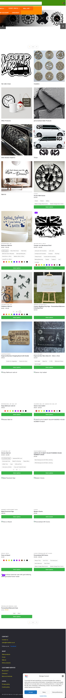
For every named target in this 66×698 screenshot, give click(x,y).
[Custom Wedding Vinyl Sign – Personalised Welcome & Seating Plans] (49, 287)
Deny (44, 692)
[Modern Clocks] (49, 492)
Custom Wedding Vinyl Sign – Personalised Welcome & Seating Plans (49, 307)
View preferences (57, 692)
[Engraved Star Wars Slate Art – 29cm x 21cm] (49, 337)
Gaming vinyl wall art (51, 404)
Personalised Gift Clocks (45, 553)
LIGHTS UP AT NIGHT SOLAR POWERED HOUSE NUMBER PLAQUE (48, 453)
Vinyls (44, 243)
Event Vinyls (13, 8)
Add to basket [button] (49, 516)
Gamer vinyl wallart (39, 406)
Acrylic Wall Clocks (39, 195)
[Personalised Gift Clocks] (49, 536)
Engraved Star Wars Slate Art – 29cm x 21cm (47, 356)
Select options (49, 207)
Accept (31, 692)
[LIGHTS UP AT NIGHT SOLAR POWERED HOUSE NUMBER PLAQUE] (49, 434)
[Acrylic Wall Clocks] (49, 176)
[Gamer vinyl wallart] (49, 387)
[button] (63, 676)
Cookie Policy (43, 696)
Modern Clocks (38, 511)
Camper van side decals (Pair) (43, 245)
